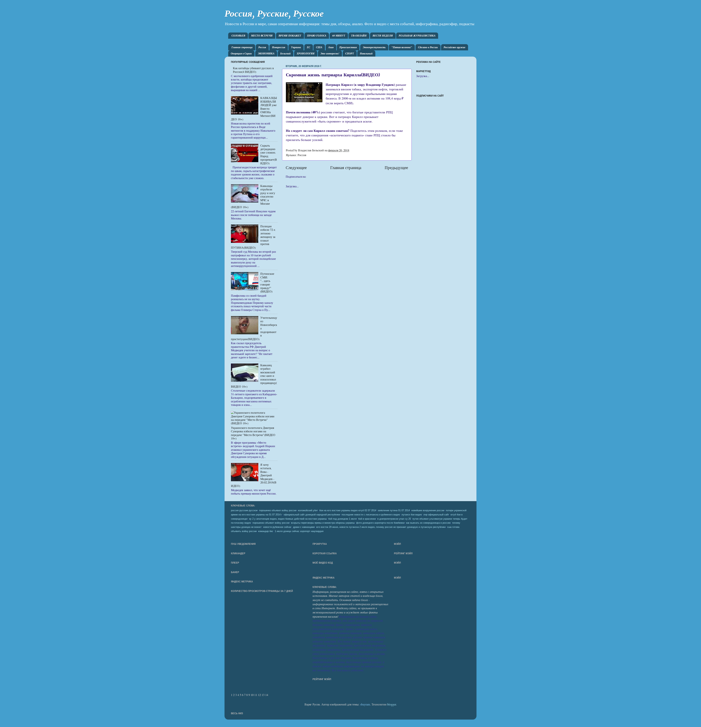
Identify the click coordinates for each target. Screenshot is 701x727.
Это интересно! (329, 53)
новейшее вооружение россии (427, 510)
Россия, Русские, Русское (274, 13)
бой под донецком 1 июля (342, 519)
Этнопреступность (374, 47)
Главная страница (241, 47)
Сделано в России (428, 47)
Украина (296, 47)
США (319, 47)
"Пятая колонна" (401, 47)
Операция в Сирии (241, 53)
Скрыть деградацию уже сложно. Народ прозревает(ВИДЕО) (268, 154)
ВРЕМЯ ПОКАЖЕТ (290, 35)
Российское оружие (454, 47)
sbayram (365, 704)
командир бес (265, 531)
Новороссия (278, 47)
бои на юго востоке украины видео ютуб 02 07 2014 (347, 510)
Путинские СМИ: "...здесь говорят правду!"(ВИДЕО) (267, 282)
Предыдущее (396, 167)
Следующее (296, 167)
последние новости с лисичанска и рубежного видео (371, 514)
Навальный (366, 53)
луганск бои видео (411, 514)
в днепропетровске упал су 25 (394, 519)
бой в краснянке (367, 519)
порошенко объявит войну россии (271, 523)
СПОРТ (349, 53)
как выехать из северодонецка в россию (428, 523)
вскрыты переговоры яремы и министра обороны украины (323, 523)
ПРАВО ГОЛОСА (316, 35)
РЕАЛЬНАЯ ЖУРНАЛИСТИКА (417, 35)
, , (381, 527)
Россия (262, 47)
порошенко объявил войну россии (277, 510)
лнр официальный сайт (436, 514)
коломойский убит (308, 510)
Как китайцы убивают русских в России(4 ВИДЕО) (253, 70)
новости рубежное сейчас (277, 527)
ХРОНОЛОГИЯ (306, 53)
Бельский (285, 53)
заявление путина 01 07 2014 (394, 510)
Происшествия (348, 47)
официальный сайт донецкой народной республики (312, 514)
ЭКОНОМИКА (266, 53)
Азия (331, 47)
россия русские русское (244, 510)
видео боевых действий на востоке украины (302, 519)
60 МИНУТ (338, 35)
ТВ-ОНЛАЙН (359, 35)
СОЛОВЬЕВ (238, 35)
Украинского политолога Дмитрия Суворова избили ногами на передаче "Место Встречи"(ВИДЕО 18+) (253, 433)
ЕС (308, 47)
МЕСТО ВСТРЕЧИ (262, 35)
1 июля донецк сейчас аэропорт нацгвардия (299, 531)
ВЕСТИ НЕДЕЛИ (383, 35)
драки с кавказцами (304, 527)
